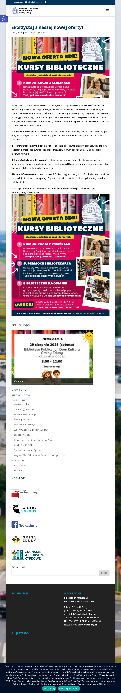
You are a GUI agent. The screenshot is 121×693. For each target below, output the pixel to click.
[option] (52, 356)
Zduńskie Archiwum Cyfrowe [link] (28, 450)
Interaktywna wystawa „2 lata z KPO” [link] (30, 381)
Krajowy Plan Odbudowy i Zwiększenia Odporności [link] (39, 455)
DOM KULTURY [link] (20, 400)
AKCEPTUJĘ (49, 688)
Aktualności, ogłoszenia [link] (36, 32)
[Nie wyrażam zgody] (117, 677)
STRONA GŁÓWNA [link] (21, 395)
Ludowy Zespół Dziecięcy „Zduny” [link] (31, 429)
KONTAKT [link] (17, 470)
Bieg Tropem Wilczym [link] (25, 424)
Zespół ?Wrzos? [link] (22, 434)
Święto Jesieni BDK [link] (23, 419)
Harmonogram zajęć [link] (24, 409)
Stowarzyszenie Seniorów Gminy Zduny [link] (34, 439)
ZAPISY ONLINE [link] (20, 465)
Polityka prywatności (69, 688)
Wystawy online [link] (22, 404)
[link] (4, 18)
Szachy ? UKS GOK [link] (23, 444)
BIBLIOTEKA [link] (18, 460)
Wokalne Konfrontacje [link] (25, 414)
